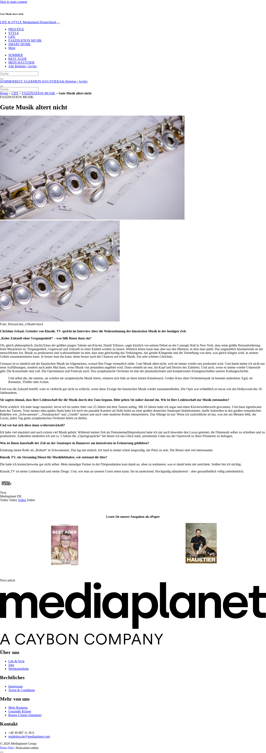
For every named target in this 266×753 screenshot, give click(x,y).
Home (4, 93)
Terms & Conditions (21, 690)
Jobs (11, 665)
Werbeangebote (18, 668)
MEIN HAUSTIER (21, 62)
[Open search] (1, 78)
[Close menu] (1, 86)
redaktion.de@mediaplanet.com (29, 736)
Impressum (15, 686)
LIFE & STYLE (28, 22)
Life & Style (16, 661)
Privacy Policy (7, 747)
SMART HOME (19, 44)
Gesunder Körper (19, 711)
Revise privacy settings (27, 747)
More (11, 48)
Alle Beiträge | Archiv (22, 66)
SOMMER (15, 55)
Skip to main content (13, 2)
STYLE (13, 33)
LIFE (11, 36)
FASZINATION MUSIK (25, 40)
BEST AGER (17, 59)
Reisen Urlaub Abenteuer (25, 715)
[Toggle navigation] (58, 23)
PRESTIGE (16, 29)
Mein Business (18, 707)
